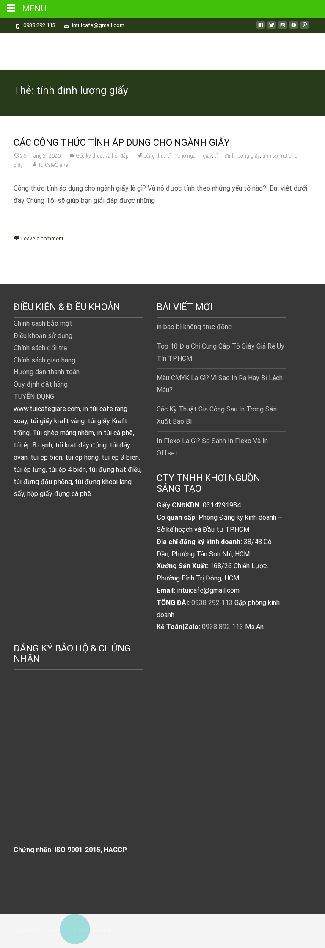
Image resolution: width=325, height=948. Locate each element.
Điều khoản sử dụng (43, 336)
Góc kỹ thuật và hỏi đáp (102, 156)
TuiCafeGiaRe (53, 165)
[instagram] (282, 28)
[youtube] (293, 28)
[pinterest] (304, 28)
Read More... (34, 228)
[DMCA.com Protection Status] (77, 766)
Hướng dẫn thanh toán (47, 372)
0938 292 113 (212, 603)
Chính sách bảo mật (43, 323)
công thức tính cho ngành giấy (178, 156)
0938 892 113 (222, 627)
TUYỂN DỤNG (34, 396)
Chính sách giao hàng (44, 360)
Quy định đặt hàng (41, 384)
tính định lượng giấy (237, 156)
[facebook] (260, 28)
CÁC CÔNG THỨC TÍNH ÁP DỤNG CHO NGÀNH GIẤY (122, 142)
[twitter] (271, 28)
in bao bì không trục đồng (194, 327)
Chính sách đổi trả (40, 348)
